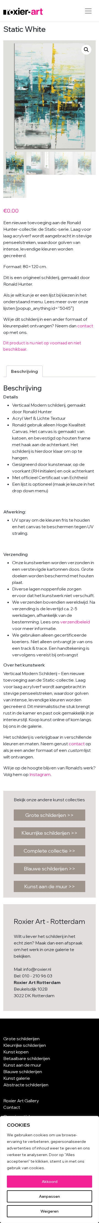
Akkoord (49, 1181)
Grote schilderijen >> (49, 815)
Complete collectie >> (49, 851)
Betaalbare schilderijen (26, 1058)
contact (85, 325)
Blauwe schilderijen (22, 1071)
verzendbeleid (75, 622)
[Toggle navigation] (88, 11)
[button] (86, 50)
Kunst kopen (16, 1052)
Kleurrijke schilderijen (24, 1045)
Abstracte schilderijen (25, 1084)
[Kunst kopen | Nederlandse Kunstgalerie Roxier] (23, 10)
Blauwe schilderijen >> (49, 868)
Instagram (40, 774)
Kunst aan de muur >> (49, 886)
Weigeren (49, 1211)
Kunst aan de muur (22, 1065)
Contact (11, 1107)
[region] (49, 1169)
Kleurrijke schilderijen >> (49, 833)
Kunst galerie (16, 1078)
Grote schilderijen (21, 1038)
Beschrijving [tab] (24, 371)
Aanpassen (49, 1196)
